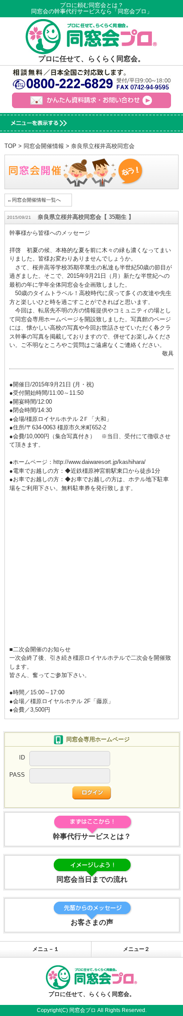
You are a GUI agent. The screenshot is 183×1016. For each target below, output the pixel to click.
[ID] (69, 761)
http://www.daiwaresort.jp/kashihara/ (99, 462)
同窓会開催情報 (44, 146)
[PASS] (69, 778)
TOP (10, 146)
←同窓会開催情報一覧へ (34, 199)
